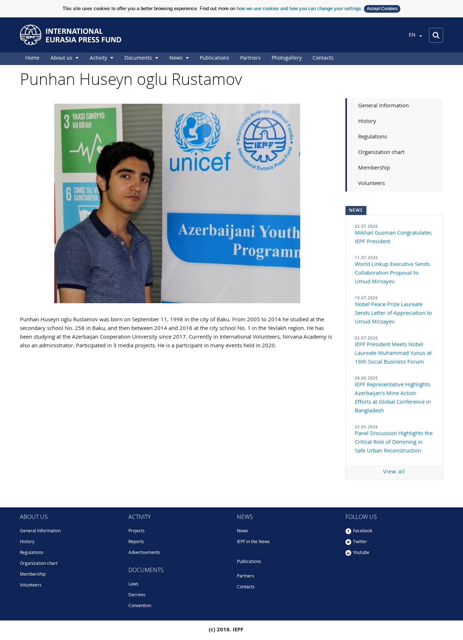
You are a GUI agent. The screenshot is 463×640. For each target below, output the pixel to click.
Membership (374, 168)
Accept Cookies (382, 8)
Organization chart (381, 152)
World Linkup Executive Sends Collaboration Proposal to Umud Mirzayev (392, 273)
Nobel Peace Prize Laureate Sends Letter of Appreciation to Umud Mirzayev (393, 313)
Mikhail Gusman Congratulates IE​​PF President (393, 238)
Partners (245, 576)
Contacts (246, 587)
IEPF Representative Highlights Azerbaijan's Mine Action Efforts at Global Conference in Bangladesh (393, 398)
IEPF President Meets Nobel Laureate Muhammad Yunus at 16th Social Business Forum (393, 353)
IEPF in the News (253, 542)
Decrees (136, 595)
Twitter (360, 542)
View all (394, 472)
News (242, 531)
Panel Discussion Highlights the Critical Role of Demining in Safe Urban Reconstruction (394, 442)
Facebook (362, 531)
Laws (133, 584)
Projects (136, 531)
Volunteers (371, 183)
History (367, 121)
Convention (139, 606)
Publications (249, 562)
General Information (383, 106)
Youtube (361, 553)
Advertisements (144, 553)
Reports (136, 542)
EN (413, 35)
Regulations (372, 137)
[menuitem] (32, 58)
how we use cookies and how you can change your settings (299, 8)
